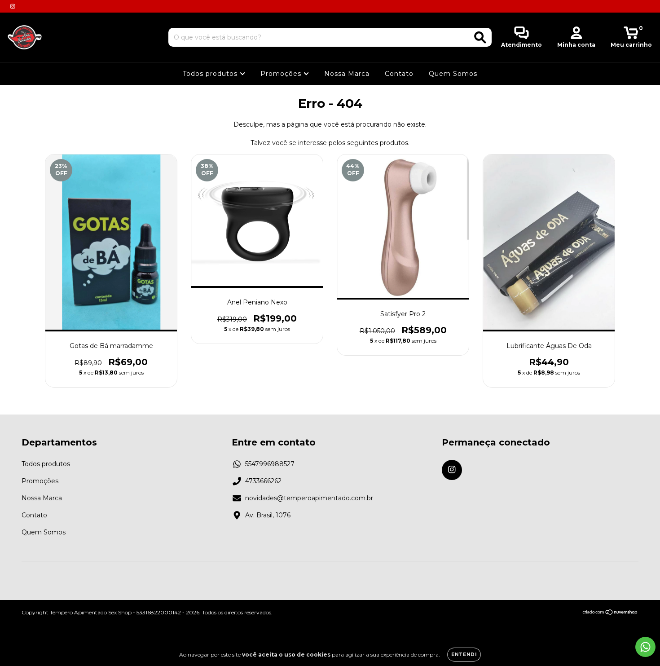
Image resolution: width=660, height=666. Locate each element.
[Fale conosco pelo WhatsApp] (645, 647)
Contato (399, 74)
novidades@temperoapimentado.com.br (309, 498)
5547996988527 (270, 464)
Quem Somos (453, 74)
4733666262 (263, 481)
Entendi (464, 654)
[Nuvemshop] (610, 612)
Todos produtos (211, 74)
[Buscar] (480, 37)
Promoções (282, 74)
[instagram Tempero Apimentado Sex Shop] (12, 6)
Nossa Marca (347, 74)
